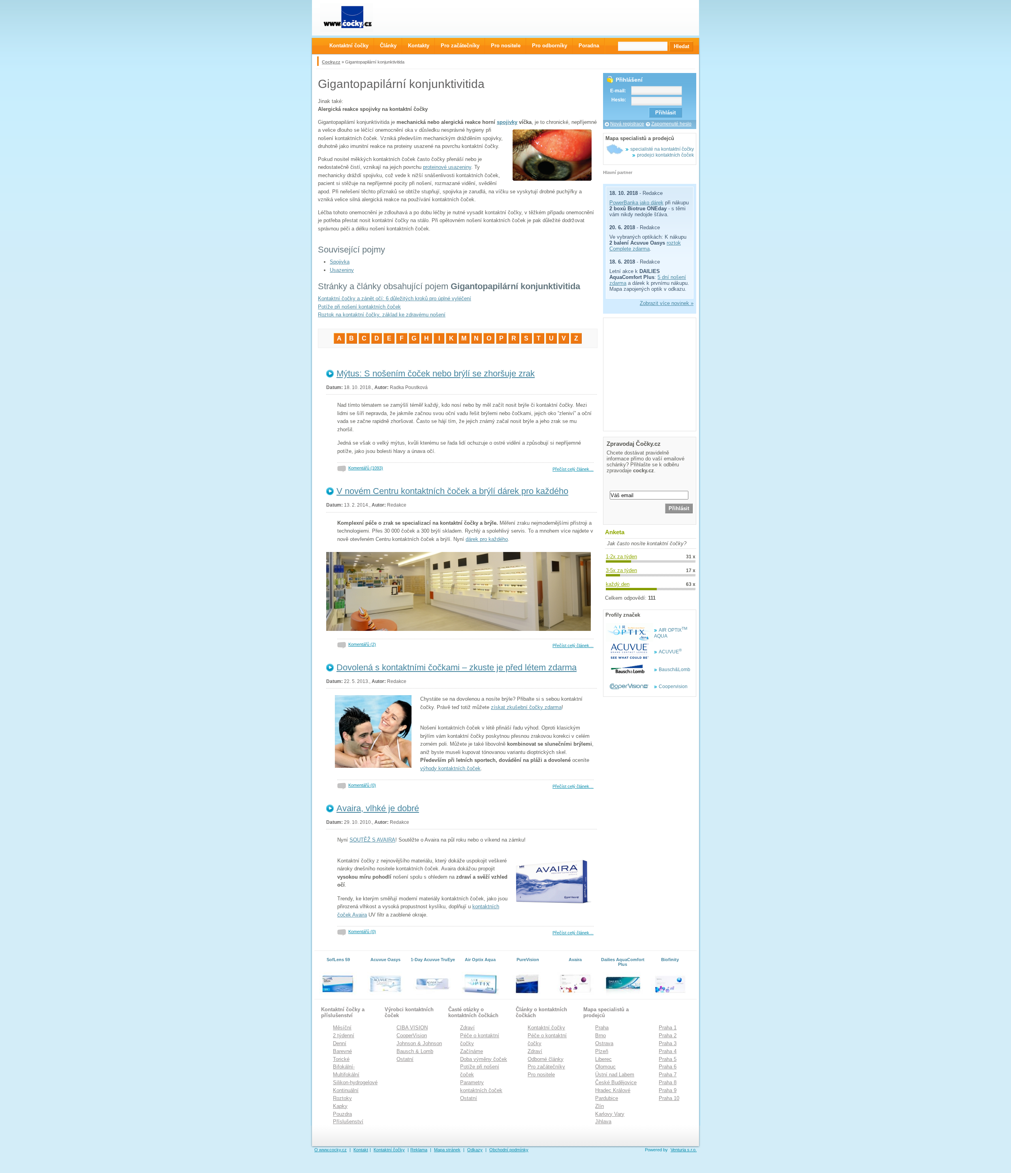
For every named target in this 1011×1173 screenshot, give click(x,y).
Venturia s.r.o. (684, 1149)
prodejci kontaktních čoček (665, 155)
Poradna (589, 46)
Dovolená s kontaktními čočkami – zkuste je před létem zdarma (456, 667)
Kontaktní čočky (546, 1028)
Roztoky (342, 1098)
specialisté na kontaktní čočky (662, 149)
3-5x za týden (621, 570)
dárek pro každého (487, 539)
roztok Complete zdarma (645, 246)
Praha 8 (668, 1082)
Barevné (342, 1051)
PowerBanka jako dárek (636, 203)
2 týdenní (343, 1035)
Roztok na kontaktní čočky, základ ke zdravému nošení (381, 315)
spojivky (507, 122)
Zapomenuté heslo (671, 124)
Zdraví (467, 1028)
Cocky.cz (331, 62)
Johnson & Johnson (419, 1043)
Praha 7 (668, 1075)
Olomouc (605, 1067)
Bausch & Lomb (415, 1051)
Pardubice (606, 1098)
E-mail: (618, 91)
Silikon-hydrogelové (355, 1082)
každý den (618, 584)
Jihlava (603, 1121)
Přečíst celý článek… (573, 469)
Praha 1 (668, 1028)
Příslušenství (348, 1121)
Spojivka (340, 262)
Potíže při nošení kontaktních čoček (359, 307)
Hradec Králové (612, 1090)
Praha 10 (669, 1098)
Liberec (603, 1059)
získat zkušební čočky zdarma (526, 707)
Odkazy (475, 1149)
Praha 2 (668, 1035)
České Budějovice (616, 1082)
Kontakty (418, 46)
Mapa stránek (447, 1149)
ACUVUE (670, 651)
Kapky (340, 1106)
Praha (602, 1028)
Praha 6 (668, 1067)
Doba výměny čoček (483, 1059)
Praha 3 (668, 1043)
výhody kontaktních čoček (450, 768)
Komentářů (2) (362, 644)
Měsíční (342, 1028)
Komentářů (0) (362, 785)
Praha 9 (668, 1090)
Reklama (418, 1149)
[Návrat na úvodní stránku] (353, 17)
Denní (339, 1043)
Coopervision (673, 686)
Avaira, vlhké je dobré (377, 808)
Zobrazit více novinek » (666, 303)
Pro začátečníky (546, 1067)
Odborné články (546, 1059)
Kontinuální (346, 1090)
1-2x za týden (621, 556)
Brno (600, 1035)
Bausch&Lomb (674, 669)
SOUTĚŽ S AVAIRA (372, 840)
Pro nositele (541, 1075)
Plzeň (601, 1051)
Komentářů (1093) (365, 468)
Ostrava (604, 1043)
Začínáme (471, 1051)
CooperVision (412, 1035)
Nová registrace (627, 124)
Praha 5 (668, 1059)
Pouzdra (342, 1114)
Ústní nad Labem (614, 1075)
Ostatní (405, 1059)
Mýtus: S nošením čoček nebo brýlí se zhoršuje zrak (435, 373)
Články (388, 46)
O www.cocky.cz (330, 1149)
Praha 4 (668, 1051)
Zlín (599, 1106)
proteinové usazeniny (447, 167)
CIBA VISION (412, 1028)
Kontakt (360, 1149)
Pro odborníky (549, 46)
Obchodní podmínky (508, 1149)
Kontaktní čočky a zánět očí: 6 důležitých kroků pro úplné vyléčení (394, 298)
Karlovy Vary (609, 1114)
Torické (341, 1059)
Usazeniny (342, 270)
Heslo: (618, 100)
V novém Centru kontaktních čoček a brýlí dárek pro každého (452, 491)
